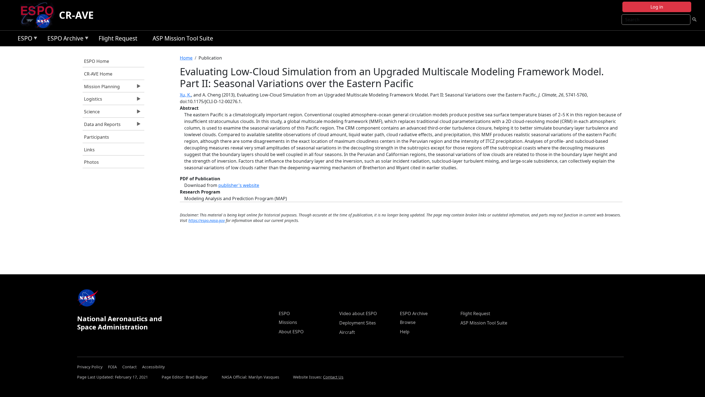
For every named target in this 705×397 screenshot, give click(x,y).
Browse (408, 322)
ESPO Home (96, 61)
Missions (288, 322)
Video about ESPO (358, 313)
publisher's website (238, 185)
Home (186, 58)
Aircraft (347, 332)
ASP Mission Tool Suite (183, 38)
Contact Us (333, 377)
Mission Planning (101, 88)
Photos (91, 162)
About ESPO (291, 332)
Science (91, 113)
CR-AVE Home (98, 74)
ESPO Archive (64, 39)
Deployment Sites (357, 323)
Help (405, 332)
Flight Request (118, 38)
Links (89, 150)
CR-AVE (76, 15)
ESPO (23, 39)
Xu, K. (185, 95)
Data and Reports (102, 125)
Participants (96, 137)
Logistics (92, 100)
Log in (656, 7)
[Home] (39, 15)
